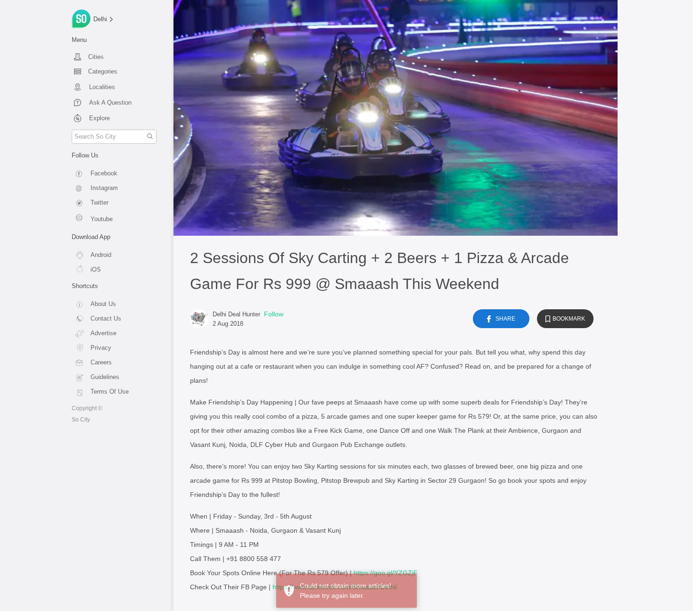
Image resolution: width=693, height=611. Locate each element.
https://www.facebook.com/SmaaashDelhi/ (334, 587)
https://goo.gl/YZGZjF (386, 573)
